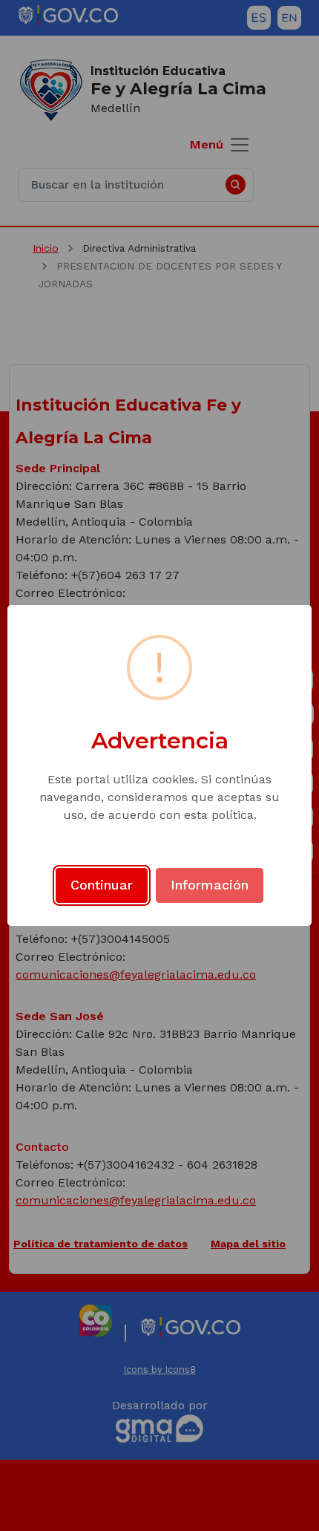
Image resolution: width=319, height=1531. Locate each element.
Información (210, 884)
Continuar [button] (101, 884)
